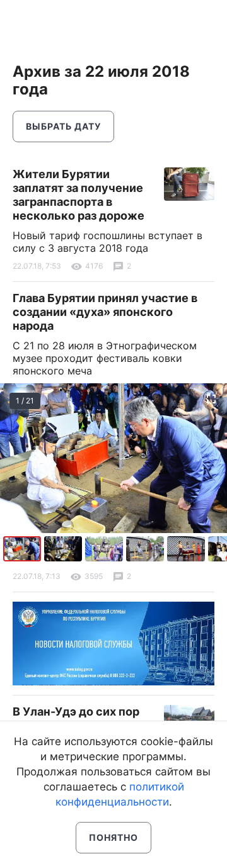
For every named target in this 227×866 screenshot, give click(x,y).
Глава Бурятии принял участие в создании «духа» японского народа (105, 311)
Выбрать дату (63, 126)
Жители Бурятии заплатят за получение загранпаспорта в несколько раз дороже (78, 194)
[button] (64, 549)
